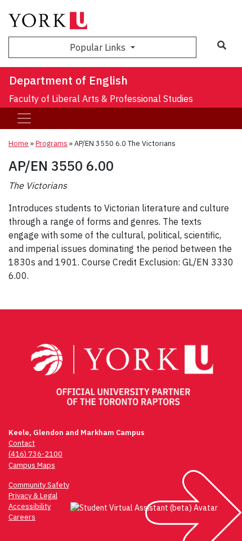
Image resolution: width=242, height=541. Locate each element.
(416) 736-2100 (35, 454)
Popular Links (99, 47)
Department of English (68, 80)
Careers (21, 517)
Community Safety (38, 485)
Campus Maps (31, 465)
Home (18, 143)
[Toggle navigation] (24, 118)
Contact (21, 443)
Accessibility (29, 506)
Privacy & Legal (32, 495)
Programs (51, 143)
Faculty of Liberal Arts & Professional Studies (101, 98)
